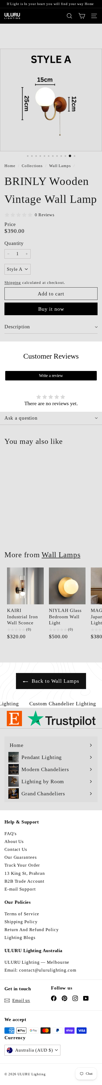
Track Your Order (22, 865)
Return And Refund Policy (31, 929)
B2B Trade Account (24, 881)
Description (17, 326)
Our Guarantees (20, 857)
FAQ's (10, 833)
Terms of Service (21, 913)
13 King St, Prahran (24, 873)
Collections (33, 165)
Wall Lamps (60, 165)
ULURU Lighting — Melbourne (36, 962)
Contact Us (15, 849)
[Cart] (82, 16)
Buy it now (51, 309)
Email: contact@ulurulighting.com (40, 970)
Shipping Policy (21, 921)
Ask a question (21, 418)
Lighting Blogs (20, 937)
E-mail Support (20, 889)
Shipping (12, 282)
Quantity (14, 243)
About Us (14, 841)
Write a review (51, 375)
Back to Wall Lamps (54, 681)
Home (10, 165)
